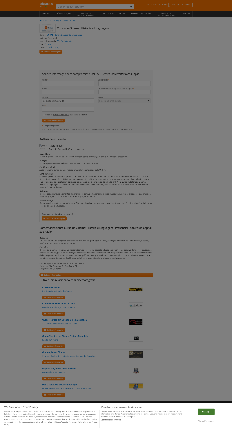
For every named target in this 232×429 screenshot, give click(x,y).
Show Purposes (206, 420)
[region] (116, 416)
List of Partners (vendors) (111, 420)
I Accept (206, 411)
